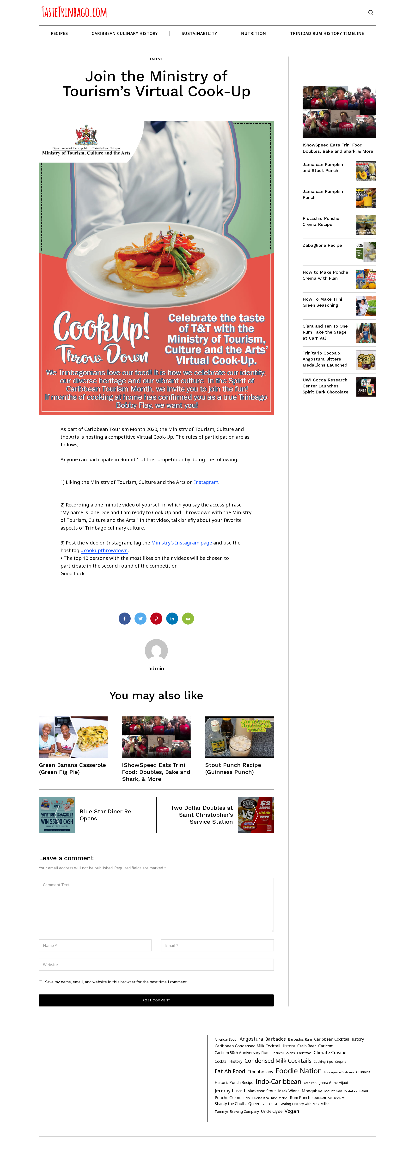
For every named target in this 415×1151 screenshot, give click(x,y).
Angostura (251, 1039)
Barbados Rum (300, 1039)
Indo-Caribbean (278, 1081)
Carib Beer (306, 1046)
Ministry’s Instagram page (181, 542)
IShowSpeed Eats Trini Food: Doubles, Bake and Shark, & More (156, 772)
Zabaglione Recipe (322, 245)
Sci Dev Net (336, 1098)
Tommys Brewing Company (237, 1111)
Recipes (59, 33)
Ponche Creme (228, 1097)
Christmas (304, 1053)
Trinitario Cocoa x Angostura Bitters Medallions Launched (325, 358)
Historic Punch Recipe (234, 1082)
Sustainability (199, 33)
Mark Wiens (288, 1091)
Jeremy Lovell (230, 1090)
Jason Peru (310, 1083)
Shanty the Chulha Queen (237, 1103)
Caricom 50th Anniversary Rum (242, 1052)
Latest (156, 59)
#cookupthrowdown (104, 550)
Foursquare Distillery (339, 1072)
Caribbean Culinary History (125, 33)
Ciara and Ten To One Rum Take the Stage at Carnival (325, 332)
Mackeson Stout (261, 1091)
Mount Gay (333, 1091)
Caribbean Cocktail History (339, 1039)
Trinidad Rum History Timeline (327, 33)
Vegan (292, 1110)
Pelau (363, 1091)
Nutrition (253, 33)
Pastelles (350, 1091)
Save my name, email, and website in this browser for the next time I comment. (116, 982)
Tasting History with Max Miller (304, 1103)
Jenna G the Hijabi (333, 1082)
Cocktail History (228, 1061)
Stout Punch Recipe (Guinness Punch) (233, 768)
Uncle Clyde (271, 1111)
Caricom (326, 1046)
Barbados (275, 1039)
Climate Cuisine (330, 1052)
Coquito (340, 1061)
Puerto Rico (260, 1098)
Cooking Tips (323, 1061)
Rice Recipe (279, 1098)
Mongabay (312, 1091)
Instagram (206, 482)
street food (269, 1104)
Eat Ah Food (230, 1071)
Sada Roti (319, 1098)
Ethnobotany (260, 1072)
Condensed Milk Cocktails (277, 1060)
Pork (247, 1098)
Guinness (363, 1072)
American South (226, 1039)
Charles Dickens (283, 1053)
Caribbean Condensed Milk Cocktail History (255, 1046)
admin (156, 668)
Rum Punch (300, 1097)
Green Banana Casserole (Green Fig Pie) (72, 768)
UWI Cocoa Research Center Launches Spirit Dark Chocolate (325, 385)
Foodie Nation (298, 1070)
